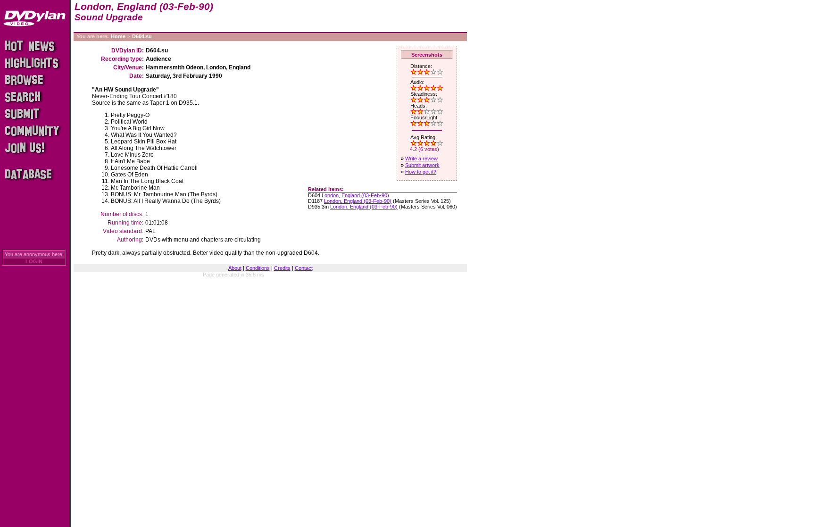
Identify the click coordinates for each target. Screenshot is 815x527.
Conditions (258, 268)
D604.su (142, 36)
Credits (282, 268)
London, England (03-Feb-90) (355, 195)
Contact (304, 268)
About (234, 268)
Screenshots (426, 55)
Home (118, 36)
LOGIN (33, 261)
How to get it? (420, 172)
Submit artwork (422, 165)
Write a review (421, 158)
